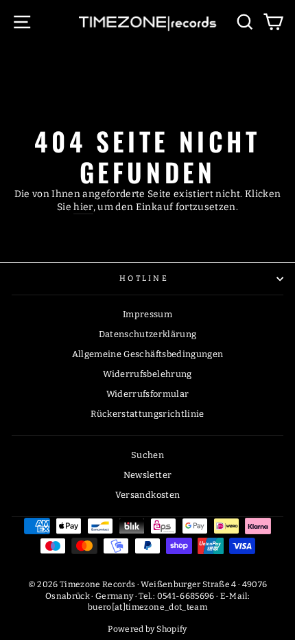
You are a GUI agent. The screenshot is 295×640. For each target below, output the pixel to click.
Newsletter (147, 475)
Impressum (147, 314)
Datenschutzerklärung (148, 334)
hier (83, 207)
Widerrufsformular (147, 394)
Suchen (147, 455)
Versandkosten (147, 495)
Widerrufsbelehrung (147, 374)
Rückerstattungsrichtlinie (147, 414)
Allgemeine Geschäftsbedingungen (148, 354)
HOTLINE (144, 278)
